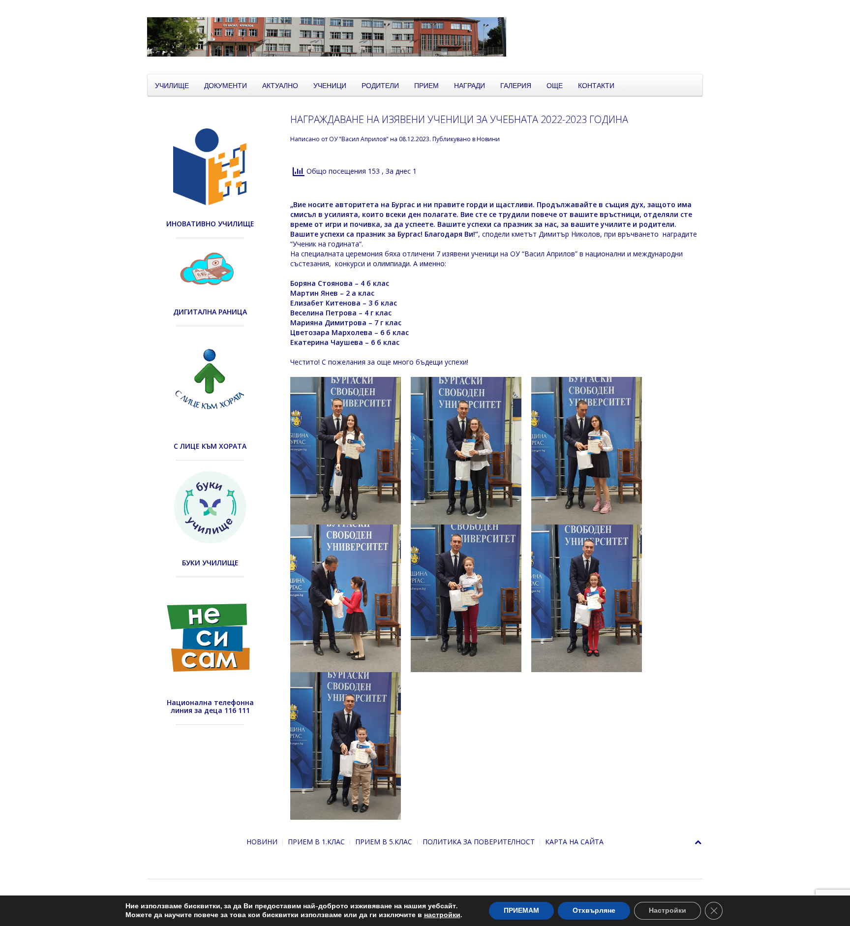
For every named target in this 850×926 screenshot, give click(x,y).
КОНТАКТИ (596, 85)
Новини (488, 139)
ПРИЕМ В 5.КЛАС (383, 841)
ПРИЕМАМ (521, 910)
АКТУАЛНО (280, 85)
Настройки (667, 910)
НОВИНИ (261, 841)
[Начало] (393, 36)
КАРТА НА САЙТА (574, 841)
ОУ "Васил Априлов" (359, 139)
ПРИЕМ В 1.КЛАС (316, 841)
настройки (442, 915)
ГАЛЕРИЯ (515, 85)
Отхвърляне (594, 910)
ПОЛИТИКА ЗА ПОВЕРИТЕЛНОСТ (479, 841)
